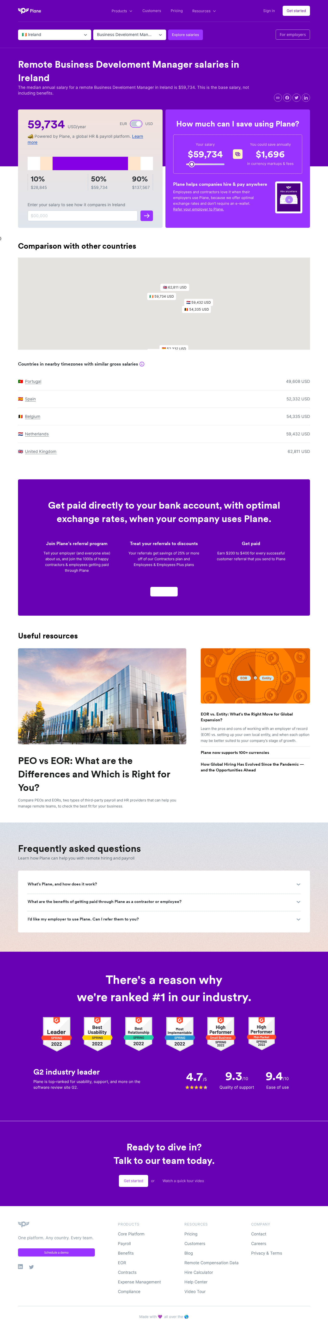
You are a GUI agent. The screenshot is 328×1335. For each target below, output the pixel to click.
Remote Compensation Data (211, 1262)
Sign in (269, 10)
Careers (258, 1243)
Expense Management (139, 1282)
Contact (258, 1234)
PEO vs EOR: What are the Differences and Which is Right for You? (94, 774)
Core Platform (131, 1234)
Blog (188, 1253)
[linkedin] (306, 98)
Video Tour (195, 1291)
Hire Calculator (198, 1272)
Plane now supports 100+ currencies (235, 752)
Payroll (124, 1243)
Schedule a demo (56, 1252)
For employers (293, 34)
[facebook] (287, 98)
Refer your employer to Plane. (198, 209)
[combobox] (22, 35)
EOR (122, 1262)
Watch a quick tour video (183, 1181)
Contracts (127, 1272)
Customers (151, 10)
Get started (296, 10)
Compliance (129, 1291)
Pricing (177, 10)
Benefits (126, 1253)
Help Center (195, 1282)
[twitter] (296, 97)
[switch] (136, 124)
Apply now (164, 591)
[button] (164, 298)
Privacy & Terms (266, 1253)
